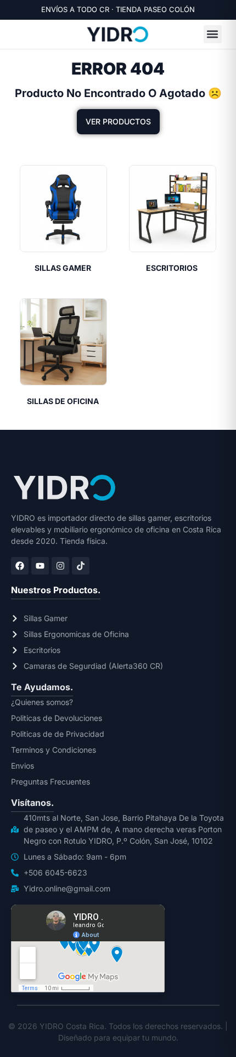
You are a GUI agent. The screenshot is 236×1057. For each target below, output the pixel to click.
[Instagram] (60, 566)
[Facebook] (20, 566)
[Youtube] (40, 566)
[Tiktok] (80, 566)
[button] (213, 34)
